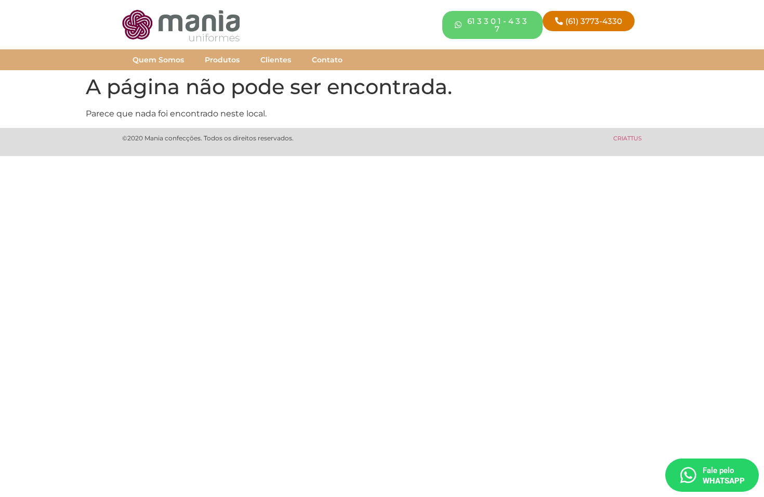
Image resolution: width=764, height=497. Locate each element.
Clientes (275, 59)
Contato (327, 59)
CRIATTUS (627, 138)
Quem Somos (158, 59)
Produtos (222, 59)
